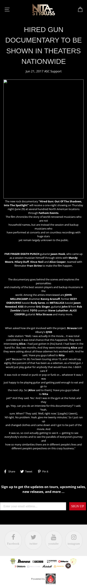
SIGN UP (77, 506)
